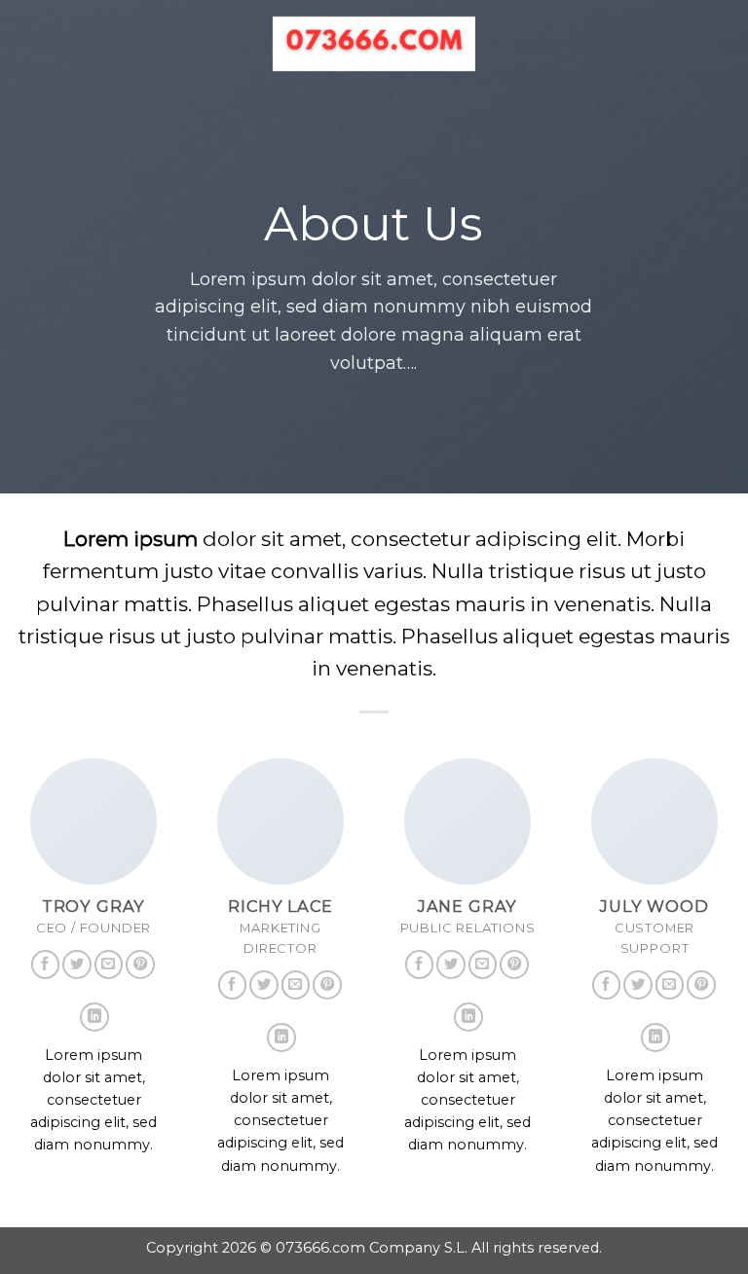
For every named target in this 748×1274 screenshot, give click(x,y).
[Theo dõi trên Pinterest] (140, 964)
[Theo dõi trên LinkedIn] (94, 1017)
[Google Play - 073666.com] (374, 44)
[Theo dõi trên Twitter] (77, 964)
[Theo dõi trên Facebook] (45, 964)
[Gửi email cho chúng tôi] (109, 964)
